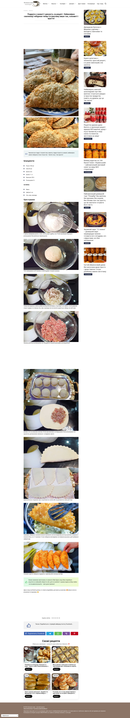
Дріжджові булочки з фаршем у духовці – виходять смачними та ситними (93, 30)
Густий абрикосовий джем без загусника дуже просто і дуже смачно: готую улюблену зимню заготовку (95, 268)
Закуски (53, 3)
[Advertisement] (51, 36)
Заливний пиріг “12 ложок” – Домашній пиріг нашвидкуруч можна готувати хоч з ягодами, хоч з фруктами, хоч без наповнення (95, 234)
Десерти (71, 3)
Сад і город (100, 3)
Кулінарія (62, 3)
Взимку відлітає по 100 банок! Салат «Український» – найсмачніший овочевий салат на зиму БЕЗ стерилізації (95, 165)
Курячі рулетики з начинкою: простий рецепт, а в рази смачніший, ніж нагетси (95, 61)
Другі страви (81, 3)
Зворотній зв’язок (28, 708)
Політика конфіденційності (40, 708)
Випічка (45, 3)
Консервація (91, 3)
